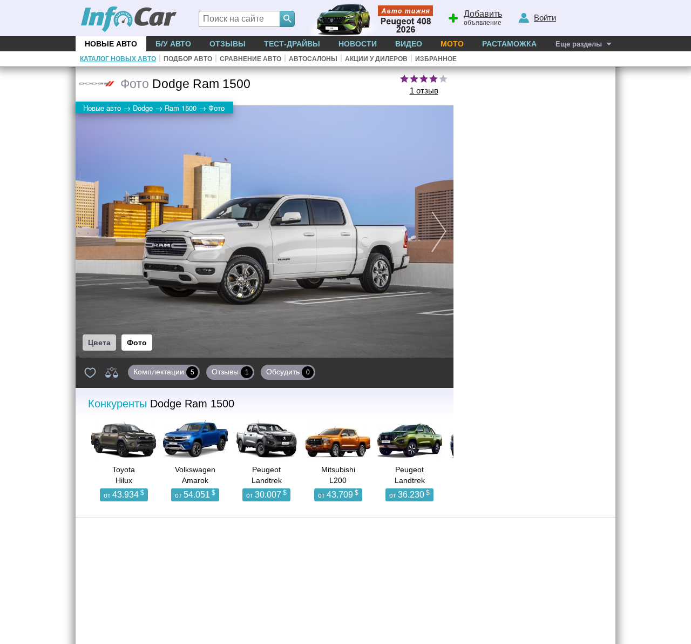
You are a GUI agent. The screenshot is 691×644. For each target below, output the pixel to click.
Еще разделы (578, 44)
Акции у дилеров (376, 59)
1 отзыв (424, 90)
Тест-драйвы (292, 43)
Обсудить (288, 371)
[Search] (287, 19)
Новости (357, 43)
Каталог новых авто (118, 59)
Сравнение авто (250, 59)
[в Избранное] (90, 372)
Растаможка (509, 43)
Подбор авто (188, 59)
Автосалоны (313, 59)
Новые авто (111, 43)
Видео (408, 43)
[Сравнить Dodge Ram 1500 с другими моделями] (111, 372)
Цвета (99, 342)
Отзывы (227, 43)
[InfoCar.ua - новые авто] (129, 19)
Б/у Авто (173, 43)
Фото (137, 342)
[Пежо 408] (368, 18)
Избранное (436, 59)
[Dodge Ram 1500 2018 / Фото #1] (264, 231)
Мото (452, 43)
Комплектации (163, 371)
